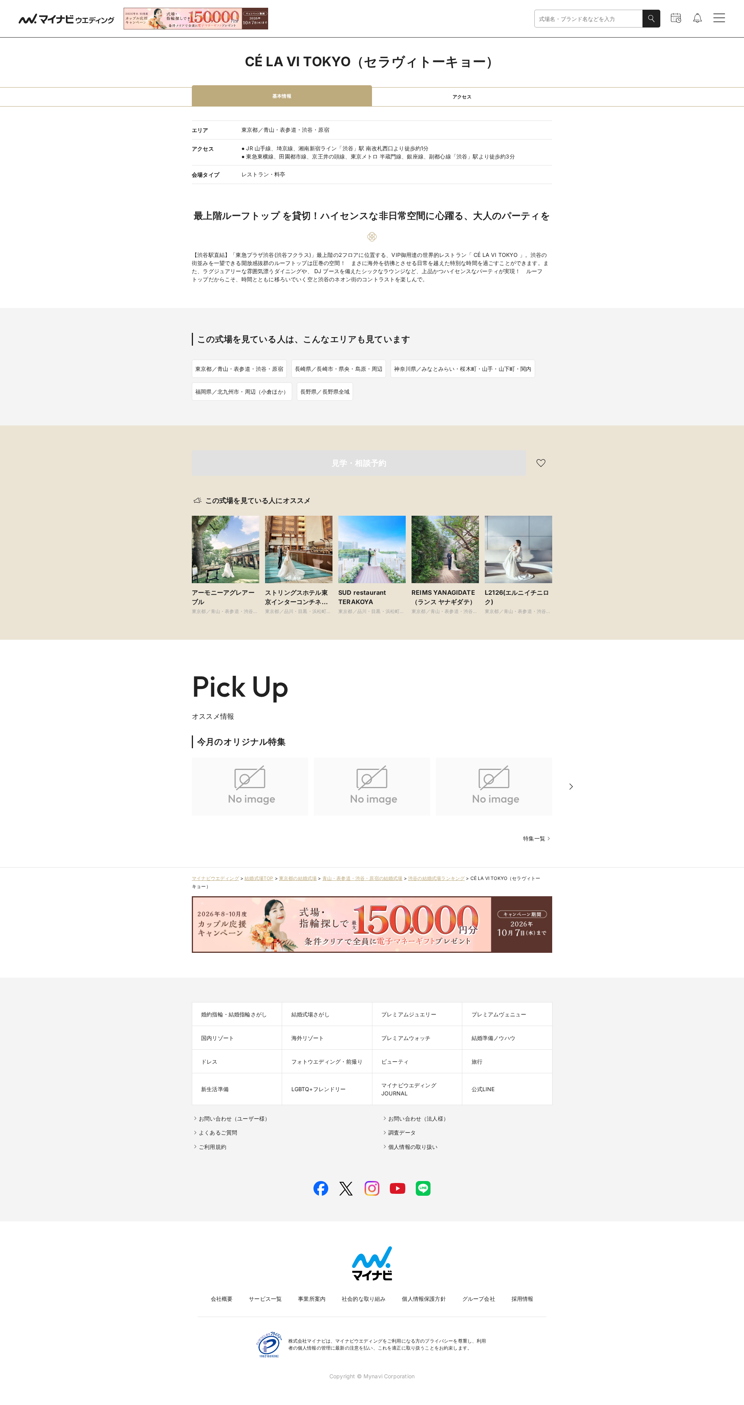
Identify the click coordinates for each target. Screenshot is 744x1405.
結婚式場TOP (259, 878)
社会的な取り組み (364, 1298)
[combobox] (588, 19)
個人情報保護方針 (424, 1298)
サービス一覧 (265, 1298)
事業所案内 (312, 1298)
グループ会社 (478, 1298)
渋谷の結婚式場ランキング (436, 878)
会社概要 (222, 1298)
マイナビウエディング (215, 878)
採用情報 (523, 1298)
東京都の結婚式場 (298, 878)
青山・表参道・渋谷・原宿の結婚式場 (362, 878)
